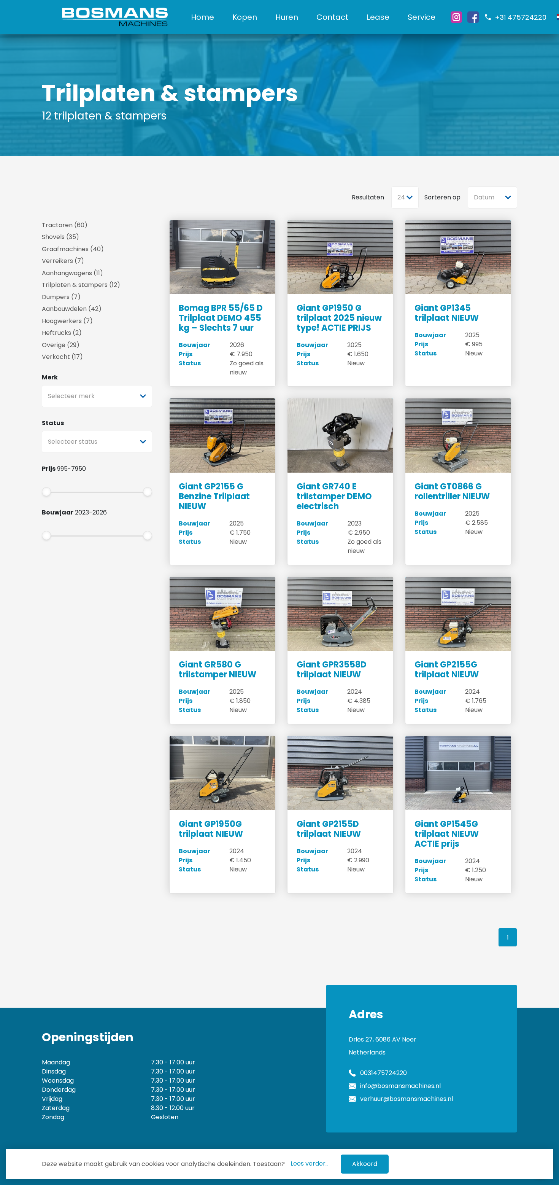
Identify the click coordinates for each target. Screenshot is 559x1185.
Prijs (49, 468)
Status (53, 423)
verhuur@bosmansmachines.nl (406, 1098)
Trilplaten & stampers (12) (81, 284)
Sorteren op (442, 197)
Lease (378, 17)
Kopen (244, 17)
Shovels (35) (60, 237)
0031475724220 (383, 1073)
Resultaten (368, 197)
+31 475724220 (520, 17)
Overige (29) (60, 345)
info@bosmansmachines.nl (400, 1085)
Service (421, 17)
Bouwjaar (57, 512)
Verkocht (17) (62, 356)
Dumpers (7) (61, 297)
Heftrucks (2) (62, 332)
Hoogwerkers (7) (67, 321)
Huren (286, 17)
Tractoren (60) (64, 225)
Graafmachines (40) (73, 249)
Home (202, 17)
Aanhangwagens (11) (72, 273)
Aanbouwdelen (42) (72, 308)
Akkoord (364, 1164)
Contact (332, 17)
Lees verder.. (309, 1163)
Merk (50, 377)
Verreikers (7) (63, 260)
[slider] (46, 491)
